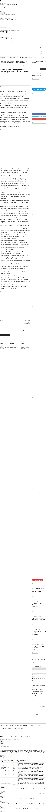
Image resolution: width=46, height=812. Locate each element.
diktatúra (40, 689)
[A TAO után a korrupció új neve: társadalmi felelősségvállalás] (39, 585)
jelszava (2, 11)
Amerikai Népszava (4, 74)
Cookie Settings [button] (3, 739)
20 (38, 676)
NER (36, 704)
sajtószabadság (34, 712)
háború (33, 697)
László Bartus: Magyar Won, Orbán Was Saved (39, 62)
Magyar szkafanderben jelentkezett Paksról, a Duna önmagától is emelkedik (38, 604)
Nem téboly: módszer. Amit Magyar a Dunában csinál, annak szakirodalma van (39, 659)
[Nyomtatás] (18, 82)
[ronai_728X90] (15, 87)
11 (34, 674)
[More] (20, 82)
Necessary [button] (2, 755)
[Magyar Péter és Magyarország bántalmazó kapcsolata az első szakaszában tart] (39, 626)
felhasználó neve (4, 7)
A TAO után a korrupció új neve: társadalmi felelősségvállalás (39, 590)
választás (34, 716)
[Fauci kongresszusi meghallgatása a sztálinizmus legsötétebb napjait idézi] (4, 340)
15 (42, 674)
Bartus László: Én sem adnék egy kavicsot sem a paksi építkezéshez (7, 62)
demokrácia (34, 689)
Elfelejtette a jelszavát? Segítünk (7, 14)
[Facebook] (40, 47)
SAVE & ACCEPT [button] (3, 811)
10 (32, 674)
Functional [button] (2, 786)
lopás (33, 700)
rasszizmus (40, 710)
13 (38, 674)
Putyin (33, 710)
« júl (38, 681)
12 (36, 674)
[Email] (15, 82)
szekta (41, 712)
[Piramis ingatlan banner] (15, 293)
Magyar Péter (40, 702)
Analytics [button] (2, 796)
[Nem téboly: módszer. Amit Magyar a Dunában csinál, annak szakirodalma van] (39, 654)
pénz (36, 710)
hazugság (34, 695)
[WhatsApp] (9, 82)
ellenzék (34, 691)
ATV (44, 685)
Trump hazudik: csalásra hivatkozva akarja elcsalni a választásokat (14, 346)
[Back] (0, 2)
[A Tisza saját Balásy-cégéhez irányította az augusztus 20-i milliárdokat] (39, 613)
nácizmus (40, 704)
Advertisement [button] (3, 801)
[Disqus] (15, 364)
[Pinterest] (7, 82)
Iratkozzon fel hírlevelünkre (39, 89)
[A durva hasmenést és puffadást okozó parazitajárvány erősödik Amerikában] (25, 340)
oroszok (34, 709)
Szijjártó (33, 714)
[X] (40, 49)
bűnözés (33, 687)
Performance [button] (2, 791)
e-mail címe (2, 22)
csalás (39, 687)
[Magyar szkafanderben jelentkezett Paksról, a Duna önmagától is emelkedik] (39, 598)
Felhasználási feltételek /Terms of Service (9, 17)
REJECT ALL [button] (10, 739)
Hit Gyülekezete (40, 695)
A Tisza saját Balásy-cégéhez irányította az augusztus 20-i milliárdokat (39, 618)
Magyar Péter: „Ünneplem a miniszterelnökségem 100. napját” (39, 646)
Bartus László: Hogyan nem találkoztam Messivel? (21, 62)
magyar (40, 700)
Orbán (42, 706)
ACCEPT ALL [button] (16, 739)
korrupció (43, 699)
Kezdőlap (1, 65)
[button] (13, 50)
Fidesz (40, 693)
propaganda (40, 709)
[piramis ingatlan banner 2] (15, 148)
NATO (33, 704)
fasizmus (35, 693)
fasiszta (41, 691)
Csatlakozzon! (42, 116)
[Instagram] (41, 47)
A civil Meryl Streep (3, 322)
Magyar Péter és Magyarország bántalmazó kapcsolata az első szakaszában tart (39, 632)
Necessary (3, 756)
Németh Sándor (35, 707)
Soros (38, 712)
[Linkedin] (12, 82)
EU (38, 691)
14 (40, 674)
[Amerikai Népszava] (4, 330)
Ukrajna (41, 714)
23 (45, 676)
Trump (37, 714)
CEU (36, 687)
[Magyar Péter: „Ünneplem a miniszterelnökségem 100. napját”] (39, 641)
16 (45, 674)
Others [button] (1, 806)
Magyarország (34, 702)
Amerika (5, 65)
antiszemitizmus (39, 685)
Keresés (33, 67)
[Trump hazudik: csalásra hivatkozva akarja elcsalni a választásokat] (15, 340)
